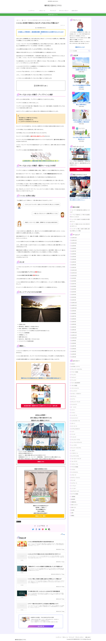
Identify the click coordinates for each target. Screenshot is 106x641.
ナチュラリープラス (75, 439)
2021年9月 (73, 278)
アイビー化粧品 (74, 372)
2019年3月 (73, 357)
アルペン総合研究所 (75, 382)
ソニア (72, 431)
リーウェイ (73, 485)
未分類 (72, 510)
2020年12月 (73, 302)
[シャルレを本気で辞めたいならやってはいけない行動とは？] (39, 529)
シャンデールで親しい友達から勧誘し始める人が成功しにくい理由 (80, 229)
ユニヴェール (74, 483)
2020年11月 (73, 305)
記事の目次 (40, 85)
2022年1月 (73, 267)
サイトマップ (71, 637)
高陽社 (72, 515)
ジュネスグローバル (75, 420)
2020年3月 (73, 327)
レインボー (73, 488)
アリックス (73, 380)
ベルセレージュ (74, 464)
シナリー (73, 410)
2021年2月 (73, 297)
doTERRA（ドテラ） (75, 366)
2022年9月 (73, 245)
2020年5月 (73, 321)
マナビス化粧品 (74, 466)
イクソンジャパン (75, 388)
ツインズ (73, 434)
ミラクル (73, 469)
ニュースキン (74, 445)
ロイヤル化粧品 (74, 494)
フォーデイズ (74, 461)
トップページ (58, 637)
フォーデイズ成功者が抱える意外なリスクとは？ (80, 211)
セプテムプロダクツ (75, 429)
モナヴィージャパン (75, 477)
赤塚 (72, 513)
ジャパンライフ (74, 418)
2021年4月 (73, 292)
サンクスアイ (74, 404)
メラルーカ (73, 475)
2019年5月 (73, 351)
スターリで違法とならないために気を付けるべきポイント (80, 225)
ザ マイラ (73, 407)
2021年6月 (73, 286)
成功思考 (73, 499)
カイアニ (73, 399)
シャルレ (19, 521)
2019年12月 (73, 332)
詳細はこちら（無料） (40, 516)
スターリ (73, 423)
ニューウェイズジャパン (76, 442)
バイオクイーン (74, 453)
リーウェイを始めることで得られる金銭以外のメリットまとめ (80, 215)
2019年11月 (73, 335)
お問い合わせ (87, 637)
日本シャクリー (74, 504)
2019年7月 (73, 346)
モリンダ (73, 480)
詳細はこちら (41, 461)
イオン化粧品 (74, 385)
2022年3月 (73, 262)
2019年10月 (73, 338)
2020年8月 (73, 313)
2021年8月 (73, 281)
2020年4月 (73, 324)
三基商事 (73, 496)
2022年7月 (73, 251)
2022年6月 (73, 254)
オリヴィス (73, 396)
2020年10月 (73, 308)
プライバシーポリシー (79, 637)
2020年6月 (73, 319)
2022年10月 (73, 243)
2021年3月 (73, 294)
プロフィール (65, 637)
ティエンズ (73, 437)
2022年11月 (73, 240)
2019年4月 (73, 354)
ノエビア (73, 450)
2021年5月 (73, 289)
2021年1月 (73, 300)
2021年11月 (73, 273)
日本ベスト (73, 507)
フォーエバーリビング (76, 458)
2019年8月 (73, 343)
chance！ (73, 363)
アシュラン (73, 374)
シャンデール (74, 415)
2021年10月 (73, 275)
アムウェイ (73, 377)
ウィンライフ (74, 391)
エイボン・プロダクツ (76, 393)
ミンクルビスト (74, 472)
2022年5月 (73, 256)
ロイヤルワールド (75, 491)
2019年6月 (73, 348)
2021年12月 (73, 270)
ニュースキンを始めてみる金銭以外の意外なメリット (80, 220)
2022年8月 (73, 248)
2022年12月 (73, 237)
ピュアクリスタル (75, 456)
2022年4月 (73, 259)
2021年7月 (73, 283)
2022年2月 (73, 264)
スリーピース (74, 426)
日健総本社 (73, 502)
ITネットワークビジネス (76, 369)
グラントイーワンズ (75, 401)
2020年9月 (73, 310)
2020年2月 (73, 329)
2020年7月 (73, 316)
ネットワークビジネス (76, 447)
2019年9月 (73, 340)
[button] (89, 50)
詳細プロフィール (79, 47)
